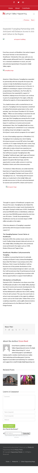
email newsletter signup (10, 435)
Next (32, 20)
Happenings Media (16, 452)
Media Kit (31, 447)
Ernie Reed (23, 341)
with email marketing (20, 435)
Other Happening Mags (28, 461)
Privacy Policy (19, 449)
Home (7, 461)
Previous (26, 20)
